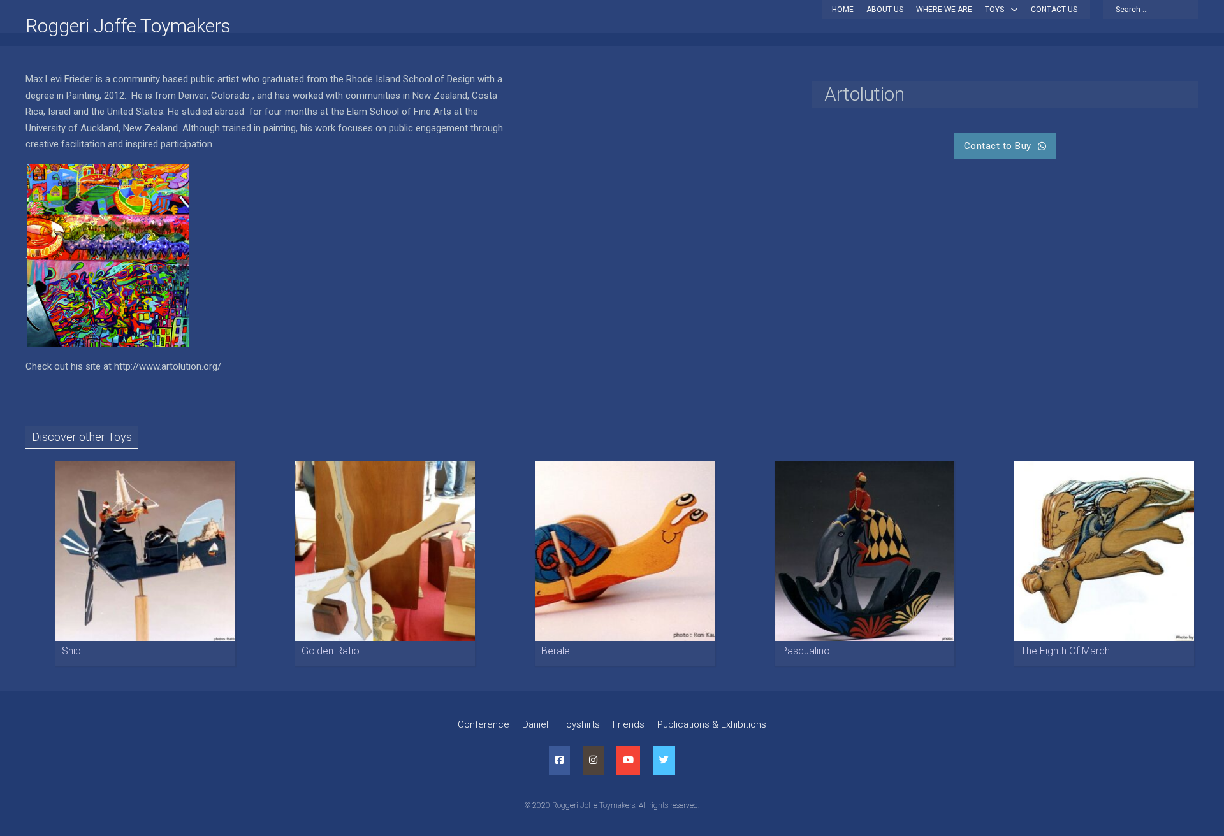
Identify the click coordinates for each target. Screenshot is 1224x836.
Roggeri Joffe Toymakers (128, 26)
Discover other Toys (82, 436)
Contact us (1054, 9)
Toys (994, 9)
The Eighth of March (1065, 651)
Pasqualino (805, 651)
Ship (71, 651)
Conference (483, 724)
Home (843, 9)
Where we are (944, 9)
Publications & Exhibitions (711, 724)
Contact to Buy (997, 146)
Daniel (535, 724)
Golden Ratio (331, 651)
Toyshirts (580, 724)
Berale (555, 651)
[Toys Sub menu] (1014, 9)
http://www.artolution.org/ (167, 366)
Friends (629, 724)
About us (884, 9)
